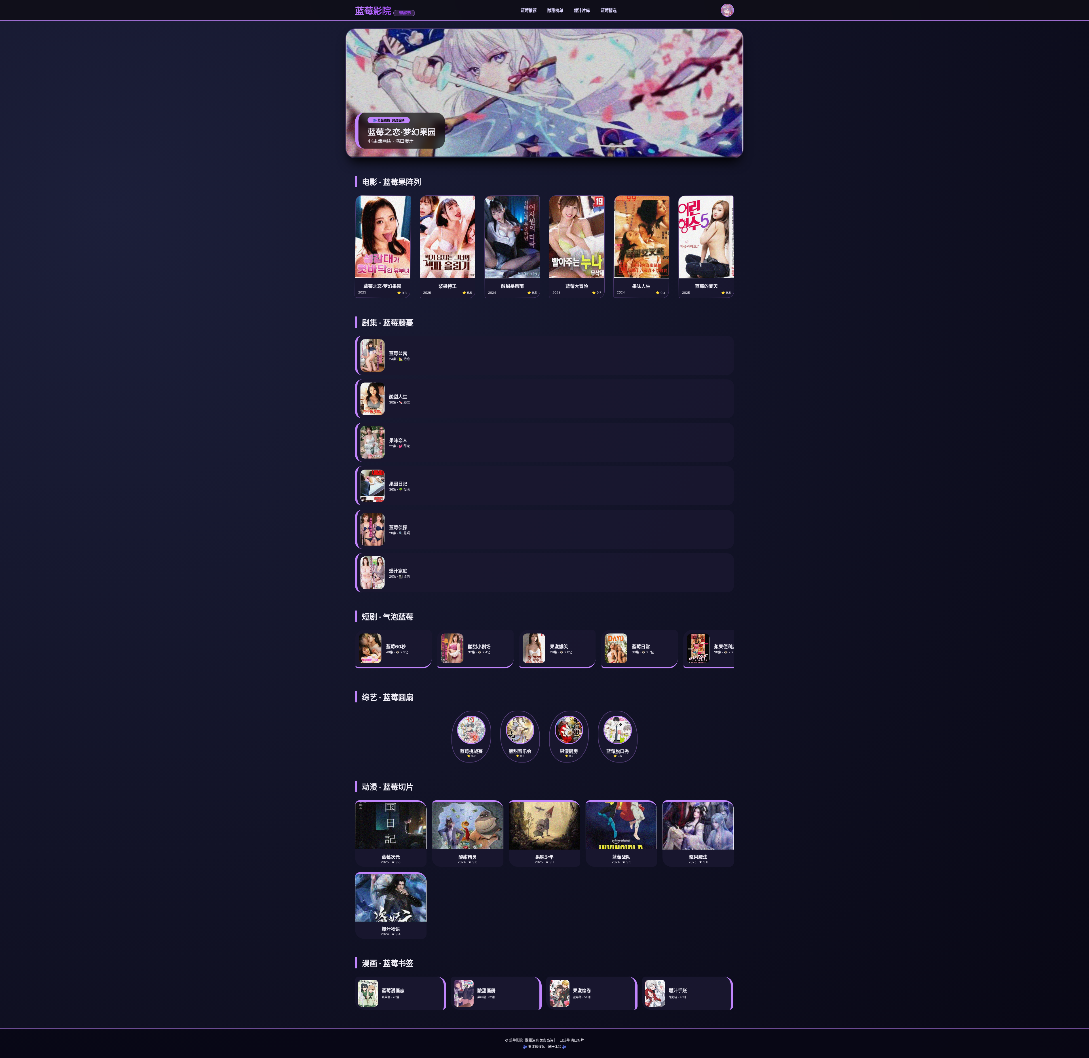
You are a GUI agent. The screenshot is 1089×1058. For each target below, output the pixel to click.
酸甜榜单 (555, 10)
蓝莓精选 (609, 10)
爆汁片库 (582, 10)
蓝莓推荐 (529, 10)
